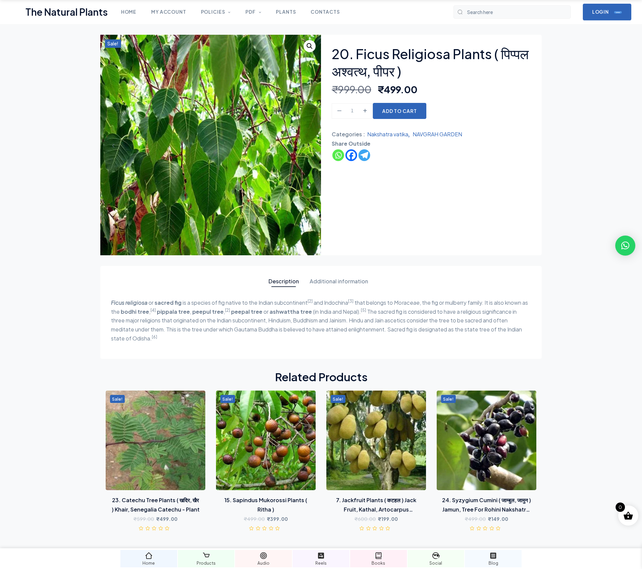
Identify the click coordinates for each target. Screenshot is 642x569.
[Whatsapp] (338, 155)
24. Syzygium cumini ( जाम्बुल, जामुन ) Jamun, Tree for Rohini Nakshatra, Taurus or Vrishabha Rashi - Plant (486, 509)
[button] (310, 46)
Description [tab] (284, 281)
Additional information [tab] (339, 281)
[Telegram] (364, 155)
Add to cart (399, 111)
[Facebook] (351, 155)
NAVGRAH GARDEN (437, 134)
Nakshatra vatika (387, 134)
